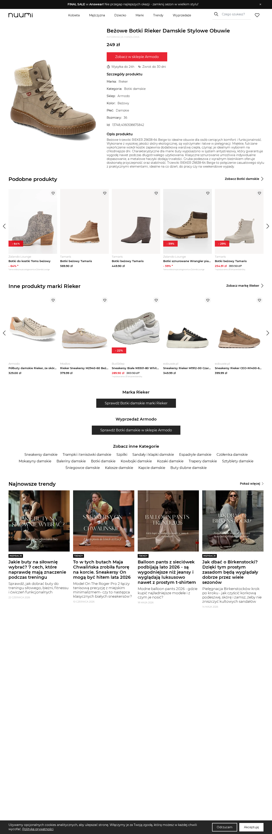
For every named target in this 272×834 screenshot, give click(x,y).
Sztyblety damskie (238, 461)
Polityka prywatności (38, 829)
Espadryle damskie (195, 455)
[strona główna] (27, 15)
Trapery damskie (203, 461)
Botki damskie (103, 461)
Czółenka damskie (232, 455)
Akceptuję (251, 827)
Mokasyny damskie (35, 461)
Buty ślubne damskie (188, 468)
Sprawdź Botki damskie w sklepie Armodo (136, 430)
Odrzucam (224, 827)
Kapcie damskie (151, 468)
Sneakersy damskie (41, 455)
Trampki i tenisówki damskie (87, 455)
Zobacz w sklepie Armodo (137, 57)
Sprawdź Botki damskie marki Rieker (136, 403)
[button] (133, 4)
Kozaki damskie (170, 461)
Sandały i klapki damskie (153, 455)
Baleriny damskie (71, 461)
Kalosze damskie (119, 468)
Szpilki (121, 455)
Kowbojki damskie (136, 461)
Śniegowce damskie (82, 468)
